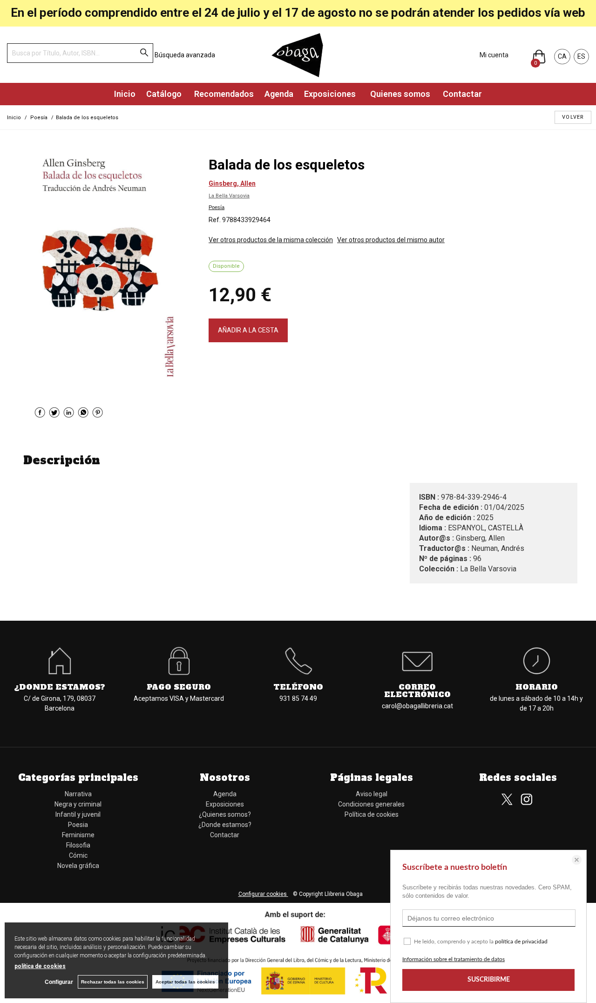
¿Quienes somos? (225, 814)
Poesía (216, 207)
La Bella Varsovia (229, 196)
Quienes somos (399, 94)
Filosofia (78, 845)
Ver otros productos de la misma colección (271, 240)
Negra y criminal (78, 804)
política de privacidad (521, 941)
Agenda (278, 94)
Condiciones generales (371, 804)
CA (562, 56)
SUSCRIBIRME (488, 979)
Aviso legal (371, 794)
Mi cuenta (494, 55)
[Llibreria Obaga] (298, 54)
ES (581, 56)
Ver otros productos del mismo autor (391, 240)
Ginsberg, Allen (232, 183)
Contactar (461, 94)
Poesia (78, 824)
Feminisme (78, 835)
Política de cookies (372, 814)
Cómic (78, 855)
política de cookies (40, 966)
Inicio (124, 94)
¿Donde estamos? (224, 824)
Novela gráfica (78, 865)
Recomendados (223, 94)
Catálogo (164, 94)
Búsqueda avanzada (185, 55)
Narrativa (78, 794)
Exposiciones (331, 94)
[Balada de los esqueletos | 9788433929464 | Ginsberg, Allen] (109, 267)
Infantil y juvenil (78, 814)
